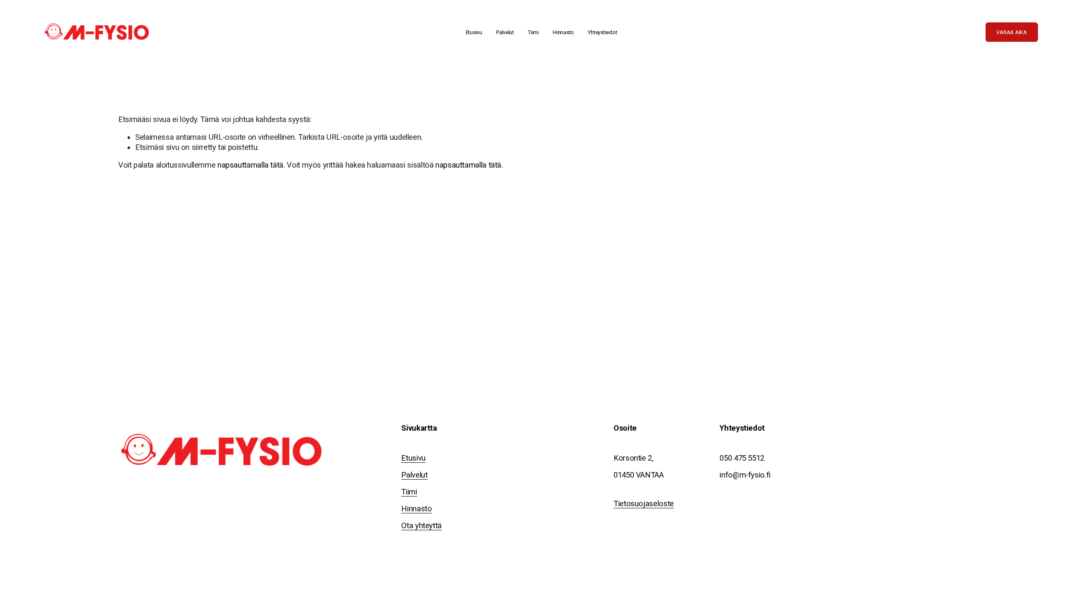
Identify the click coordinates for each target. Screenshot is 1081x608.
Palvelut (414, 474)
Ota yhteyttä (421, 525)
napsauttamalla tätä (250, 164)
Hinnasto (563, 32)
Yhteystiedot (602, 32)
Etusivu (474, 32)
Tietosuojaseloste (644, 503)
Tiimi (533, 32)
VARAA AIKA (1011, 32)
